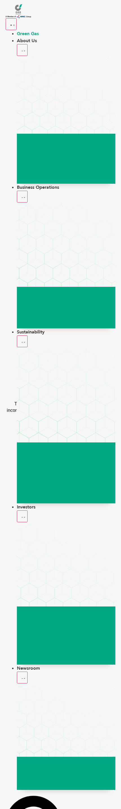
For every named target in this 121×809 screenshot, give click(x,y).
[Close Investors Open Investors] (22, 516)
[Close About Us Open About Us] (22, 50)
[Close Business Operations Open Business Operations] (22, 197)
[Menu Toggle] (11, 24)
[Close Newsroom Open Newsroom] (22, 677)
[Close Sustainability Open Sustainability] (22, 341)
